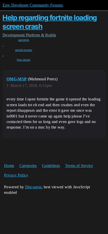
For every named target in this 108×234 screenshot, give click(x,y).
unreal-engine (23, 50)
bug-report (23, 60)
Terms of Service (79, 165)
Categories (28, 165)
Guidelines (51, 165)
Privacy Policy (16, 175)
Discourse (33, 187)
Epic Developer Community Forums (33, 5)
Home (9, 165)
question (23, 40)
